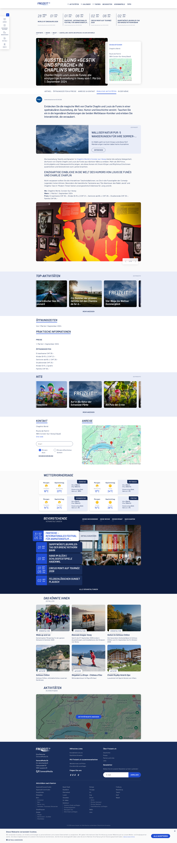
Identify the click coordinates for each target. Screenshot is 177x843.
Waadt (55, 33)
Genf (117, 795)
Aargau (39, 814)
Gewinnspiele (119, 4)
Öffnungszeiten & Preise (64, 91)
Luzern (65, 795)
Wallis (91, 809)
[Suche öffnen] (136, 3)
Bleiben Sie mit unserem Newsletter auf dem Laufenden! (120, 769)
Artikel (48, 91)
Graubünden (40, 792)
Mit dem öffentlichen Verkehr (64, 450)
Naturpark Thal (68, 809)
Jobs (104, 761)
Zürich (92, 800)
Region (48, 33)
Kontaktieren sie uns (76, 753)
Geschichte (106, 753)
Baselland (66, 789)
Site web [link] (39, 436)
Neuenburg (119, 789)
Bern (38, 802)
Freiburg (118, 787)
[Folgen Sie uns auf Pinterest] (78, 775)
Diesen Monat (117, 519)
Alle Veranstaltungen (88, 589)
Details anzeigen (88, 536)
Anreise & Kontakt (86, 91)
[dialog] (88, 836)
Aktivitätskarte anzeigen (88, 717)
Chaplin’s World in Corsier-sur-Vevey (91, 159)
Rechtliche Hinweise (76, 755)
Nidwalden (39, 795)
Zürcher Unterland (96, 802)
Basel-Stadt (66, 787)
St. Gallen (66, 800)
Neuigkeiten (107, 4)
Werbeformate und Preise (77, 763)
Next (135, 261)
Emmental (40, 800)
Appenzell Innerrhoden (43, 789)
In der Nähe (123, 91)
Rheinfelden (40, 819)
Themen (97, 4)
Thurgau (92, 789)
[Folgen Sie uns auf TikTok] (76, 774)
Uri (90, 792)
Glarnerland (66, 792)
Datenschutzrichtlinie (129, 836)
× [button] (174, 831)
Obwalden (66, 797)
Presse (105, 755)
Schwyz (91, 787)
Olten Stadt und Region (70, 812)
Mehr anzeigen (88, 311)
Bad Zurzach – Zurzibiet (44, 817)
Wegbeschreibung (46, 456)
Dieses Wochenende (90, 519)
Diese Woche (105, 519)
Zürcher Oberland (96, 804)
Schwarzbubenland (69, 807)
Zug (90, 795)
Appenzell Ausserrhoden (43, 787)
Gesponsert (134, 127)
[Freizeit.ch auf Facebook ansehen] (70, 775)
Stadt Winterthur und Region (99, 806)
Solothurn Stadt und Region (72, 805)
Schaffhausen (40, 809)
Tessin (118, 792)
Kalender (87, 4)
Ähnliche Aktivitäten (106, 91)
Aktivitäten (74, 4)
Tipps (129, 4)
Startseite (39, 33)
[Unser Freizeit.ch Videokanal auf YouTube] (75, 775)
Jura (90, 812)
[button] (77, 840)
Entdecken (98, 150)
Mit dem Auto (44, 450)
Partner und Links (108, 758)
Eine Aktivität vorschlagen (78, 766)
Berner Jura (40, 804)
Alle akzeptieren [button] (161, 836)
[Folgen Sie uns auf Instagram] (73, 775)
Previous (125, 261)
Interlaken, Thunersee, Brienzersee (47, 806)
